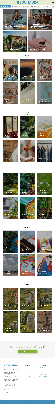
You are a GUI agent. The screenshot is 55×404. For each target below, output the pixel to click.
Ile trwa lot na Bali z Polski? (26, 249)
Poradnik (27, 113)
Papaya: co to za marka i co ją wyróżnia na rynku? (44, 134)
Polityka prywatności (10, 401)
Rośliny (27, 170)
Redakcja (7, 389)
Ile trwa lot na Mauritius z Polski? (9, 272)
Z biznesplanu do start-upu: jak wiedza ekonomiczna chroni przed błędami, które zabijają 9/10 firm (40, 26)
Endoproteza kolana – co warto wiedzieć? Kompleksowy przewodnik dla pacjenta (40, 48)
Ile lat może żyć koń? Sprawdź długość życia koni (44, 306)
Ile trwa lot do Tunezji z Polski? (44, 272)
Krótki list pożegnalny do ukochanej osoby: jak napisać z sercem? (10, 134)
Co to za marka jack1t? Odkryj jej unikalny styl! (44, 158)
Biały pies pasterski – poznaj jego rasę (27, 306)
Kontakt (6, 392)
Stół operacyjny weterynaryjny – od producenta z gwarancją (39, 6)
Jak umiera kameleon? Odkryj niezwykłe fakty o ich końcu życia (27, 134)
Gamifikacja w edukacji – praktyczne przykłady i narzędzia (9, 77)
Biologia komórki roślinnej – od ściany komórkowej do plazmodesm (27, 215)
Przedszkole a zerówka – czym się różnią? (10, 100)
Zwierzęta (27, 284)
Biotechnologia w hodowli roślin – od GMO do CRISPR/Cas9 (10, 215)
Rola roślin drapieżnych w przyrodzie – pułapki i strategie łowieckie (44, 191)
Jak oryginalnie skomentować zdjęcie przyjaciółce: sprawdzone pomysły (27, 158)
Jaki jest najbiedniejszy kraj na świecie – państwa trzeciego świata (44, 370)
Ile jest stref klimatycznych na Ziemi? (44, 100)
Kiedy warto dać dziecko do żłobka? (27, 77)
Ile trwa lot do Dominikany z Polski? (43, 249)
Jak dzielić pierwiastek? (44, 376)
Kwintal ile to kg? (44, 374)
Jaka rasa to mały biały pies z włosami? (10, 329)
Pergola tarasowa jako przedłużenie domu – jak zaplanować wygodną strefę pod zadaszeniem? (14, 48)
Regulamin (32, 401)
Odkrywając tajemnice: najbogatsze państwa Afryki (10, 249)
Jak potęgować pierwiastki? (27, 100)
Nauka (27, 55)
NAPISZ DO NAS (27, 351)
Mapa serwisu (22, 401)
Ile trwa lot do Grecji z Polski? (27, 272)
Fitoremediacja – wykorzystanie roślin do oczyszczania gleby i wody (10, 191)
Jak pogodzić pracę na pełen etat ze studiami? (14, 26)
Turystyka (27, 227)
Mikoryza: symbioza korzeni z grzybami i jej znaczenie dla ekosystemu (43, 215)
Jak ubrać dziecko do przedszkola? (43, 77)
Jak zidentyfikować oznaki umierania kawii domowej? (10, 158)
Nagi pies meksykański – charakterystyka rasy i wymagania (44, 329)
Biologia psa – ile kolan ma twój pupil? (10, 306)
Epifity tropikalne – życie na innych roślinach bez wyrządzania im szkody (27, 191)
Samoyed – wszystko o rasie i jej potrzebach (27, 329)
